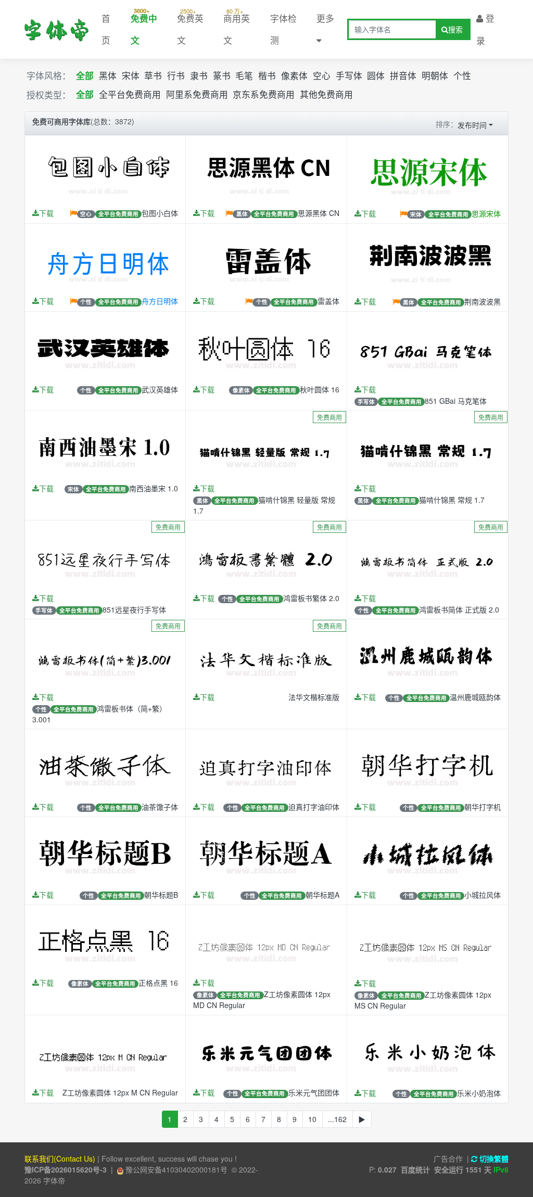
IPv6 (501, 1169)
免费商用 (329, 417)
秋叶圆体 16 (319, 389)
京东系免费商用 (264, 94)
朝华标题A (322, 894)
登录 (485, 29)
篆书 (222, 75)
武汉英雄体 (160, 389)
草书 (153, 75)
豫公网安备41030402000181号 (175, 1169)
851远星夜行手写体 (134, 609)
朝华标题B (161, 894)
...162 (337, 1119)
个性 (462, 75)
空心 (322, 75)
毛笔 (244, 75)
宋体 (130, 75)
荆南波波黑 (482, 301)
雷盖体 (328, 301)
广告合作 (448, 1158)
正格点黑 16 (158, 982)
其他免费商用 (326, 94)
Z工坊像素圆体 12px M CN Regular (120, 1092)
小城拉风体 (482, 894)
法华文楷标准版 (313, 697)
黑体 (108, 75)
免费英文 (190, 26)
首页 (105, 29)
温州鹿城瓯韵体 (475, 697)
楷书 (267, 75)
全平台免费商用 (130, 94)
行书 (176, 75)
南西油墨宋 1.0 (153, 488)
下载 (46, 213)
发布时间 (472, 125)
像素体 (294, 75)
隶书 (199, 75)
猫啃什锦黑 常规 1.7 (452, 499)
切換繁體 (493, 1158)
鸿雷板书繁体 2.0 (311, 598)
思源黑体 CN (318, 213)
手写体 (349, 75)
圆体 (376, 75)
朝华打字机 (482, 806)
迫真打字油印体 (313, 806)
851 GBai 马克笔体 (456, 401)
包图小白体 (160, 213)
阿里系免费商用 (197, 94)
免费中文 (144, 26)
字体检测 (283, 29)
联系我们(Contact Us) (59, 1158)
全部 (85, 75)
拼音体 (403, 75)
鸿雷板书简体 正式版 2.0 (459, 609)
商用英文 (236, 26)
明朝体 (435, 75)
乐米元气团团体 (313, 1092)
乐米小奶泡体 (479, 1093)
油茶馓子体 (160, 806)
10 (312, 1119)
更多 (325, 18)
